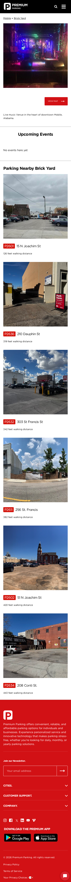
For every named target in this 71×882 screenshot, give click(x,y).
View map (53, 101)
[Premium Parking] (8, 715)
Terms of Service (12, 871)
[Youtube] (28, 820)
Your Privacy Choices (15, 877)
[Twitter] (16, 820)
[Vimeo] (34, 820)
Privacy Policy (11, 864)
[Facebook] (10, 820)
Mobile (7, 18)
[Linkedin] (22, 820)
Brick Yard (20, 18)
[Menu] (63, 6)
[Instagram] (5, 820)
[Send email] (62, 771)
